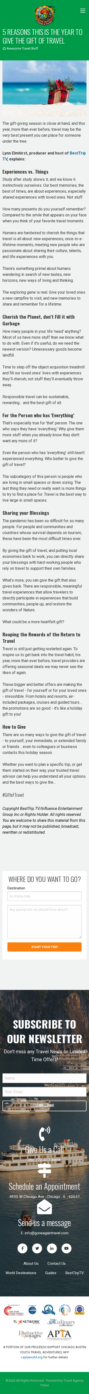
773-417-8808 (48, 1160)
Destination (16, 888)
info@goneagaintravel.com (46, 1233)
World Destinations (20, 1273)
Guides (50, 1273)
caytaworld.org (32, 1357)
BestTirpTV (74, 1273)
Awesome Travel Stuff (22, 48)
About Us (31, 1263)
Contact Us (56, 1263)
